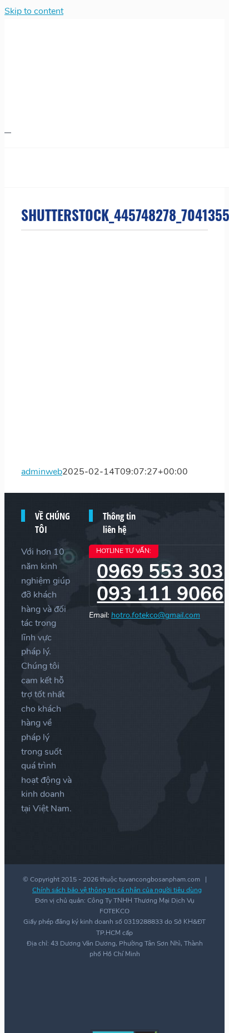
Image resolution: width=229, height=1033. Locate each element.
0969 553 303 (160, 572)
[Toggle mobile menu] (7, 129)
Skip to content (33, 11)
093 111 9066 (160, 594)
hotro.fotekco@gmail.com (155, 615)
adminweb (41, 472)
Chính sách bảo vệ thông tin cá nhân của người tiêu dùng (117, 889)
